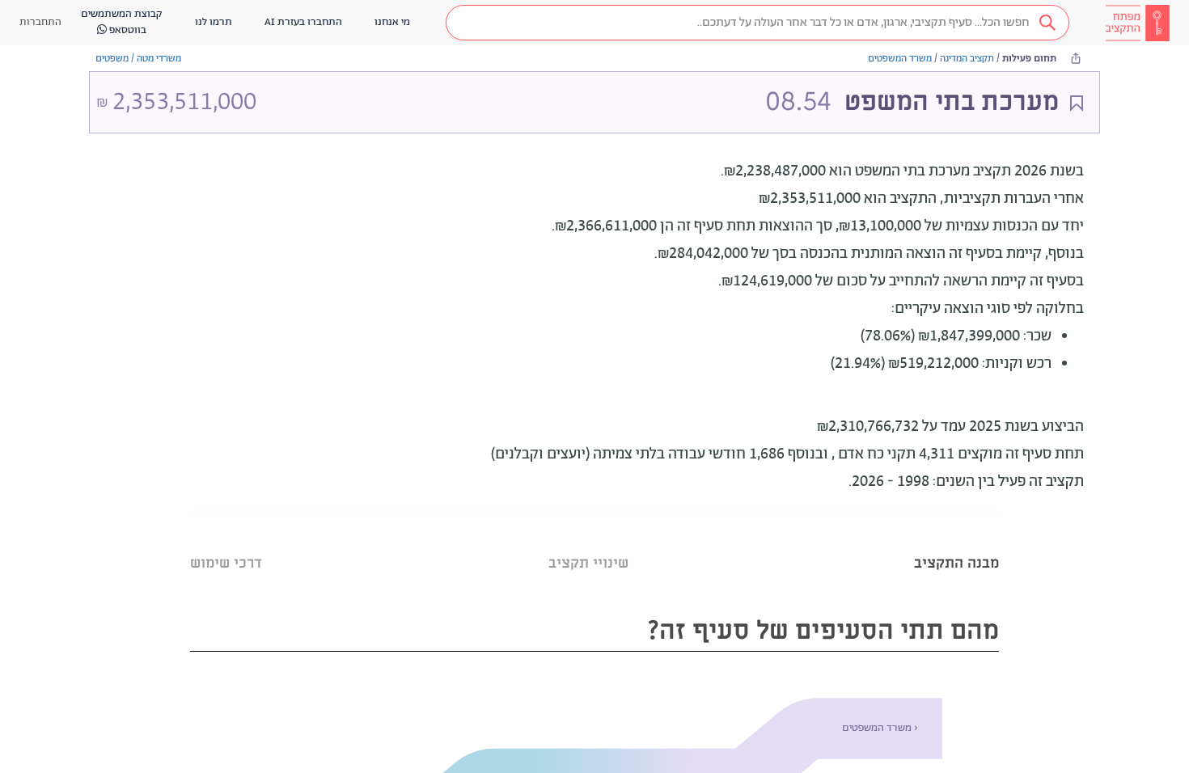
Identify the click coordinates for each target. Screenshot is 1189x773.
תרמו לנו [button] (213, 22)
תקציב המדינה (967, 58)
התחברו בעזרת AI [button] (303, 22)
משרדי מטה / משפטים (138, 58)
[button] (757, 22)
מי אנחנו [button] (392, 22)
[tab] (956, 543)
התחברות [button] (40, 22)
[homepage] (1137, 23)
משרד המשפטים (900, 58)
